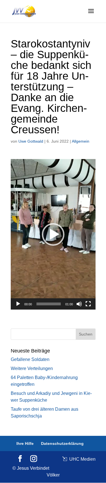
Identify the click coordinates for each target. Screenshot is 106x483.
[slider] (48, 304)
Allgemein (80, 141)
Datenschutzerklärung (62, 443)
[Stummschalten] (79, 304)
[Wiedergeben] (18, 304)
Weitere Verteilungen (32, 368)
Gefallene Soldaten (30, 359)
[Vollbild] (88, 304)
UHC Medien (82, 459)
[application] (53, 234)
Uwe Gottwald (30, 141)
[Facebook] (20, 459)
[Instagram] (33, 459)
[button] (53, 234)
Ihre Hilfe (25, 443)
